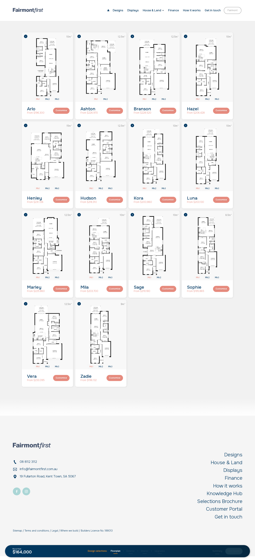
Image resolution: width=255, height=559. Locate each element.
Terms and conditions (37, 530)
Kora (138, 198)
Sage (139, 287)
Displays (133, 10)
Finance (173, 10)
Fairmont (233, 10)
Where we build (69, 530)
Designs (118, 10)
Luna (192, 198)
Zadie (86, 376)
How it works (192, 10)
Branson (142, 109)
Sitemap (17, 530)
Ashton (87, 109)
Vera (32, 376)
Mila (84, 287)
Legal (55, 530)
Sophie (194, 287)
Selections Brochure (219, 501)
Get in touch (213, 10)
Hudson (88, 198)
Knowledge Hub (224, 493)
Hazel (192, 109)
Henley (34, 198)
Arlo (31, 109)
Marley (34, 287)
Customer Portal (224, 509)
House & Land (152, 10)
